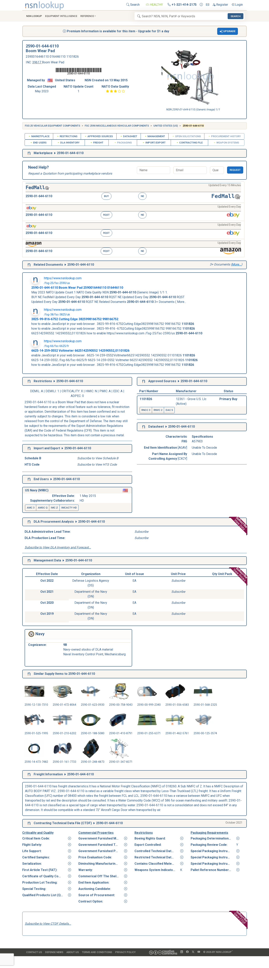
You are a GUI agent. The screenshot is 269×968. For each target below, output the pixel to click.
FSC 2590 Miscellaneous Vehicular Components (117, 125)
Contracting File (191, 142)
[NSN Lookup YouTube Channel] (199, 952)
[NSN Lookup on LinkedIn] (182, 952)
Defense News (54, 952)
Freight (98, 142)
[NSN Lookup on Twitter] (193, 952)
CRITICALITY (71, 391)
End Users (39, 142)
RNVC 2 (158, 410)
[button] (227, 31)
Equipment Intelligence (61, 16)
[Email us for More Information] (207, 5)
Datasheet (129, 136)
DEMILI (50, 391)
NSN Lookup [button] (34, 16)
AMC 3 (30, 507)
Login (238, 4)
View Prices (241, 574)
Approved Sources (100, 136)
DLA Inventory (70, 142)
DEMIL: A (37, 391)
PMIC (103, 391)
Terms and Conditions (97, 952)
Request (235, 169)
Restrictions (68, 136)
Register (221, 4)
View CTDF (241, 917)
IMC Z (54, 507)
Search (134, 4)
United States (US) (165, 125)
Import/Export (155, 142)
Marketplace (40, 136)
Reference (87, 16)
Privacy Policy (125, 952)
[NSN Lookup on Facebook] (187, 952)
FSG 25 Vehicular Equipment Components (52, 125)
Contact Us (34, 952)
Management (156, 136)
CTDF (86, 823)
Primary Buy (228, 399)
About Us (72, 952)
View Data (240, 523)
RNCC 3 (145, 410)
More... (236, 264)
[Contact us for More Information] (201, 5)
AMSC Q (42, 507)
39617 (37, 62)
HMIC (89, 391)
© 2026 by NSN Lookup (218, 951)
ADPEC (76, 396)
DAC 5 (169, 410)
